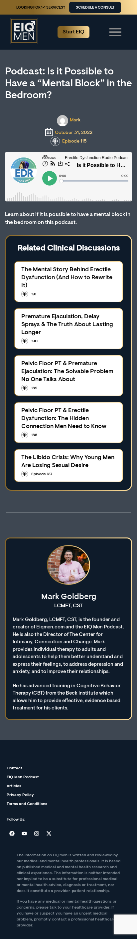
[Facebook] (12, 833)
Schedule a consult (95, 8)
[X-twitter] (49, 833)
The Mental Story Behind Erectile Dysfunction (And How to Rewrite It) (66, 278)
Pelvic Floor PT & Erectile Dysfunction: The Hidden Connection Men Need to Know (63, 419)
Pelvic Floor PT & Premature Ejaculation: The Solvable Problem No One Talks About (67, 372)
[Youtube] (24, 833)
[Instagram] (36, 833)
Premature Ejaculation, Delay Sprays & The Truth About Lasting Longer (67, 325)
